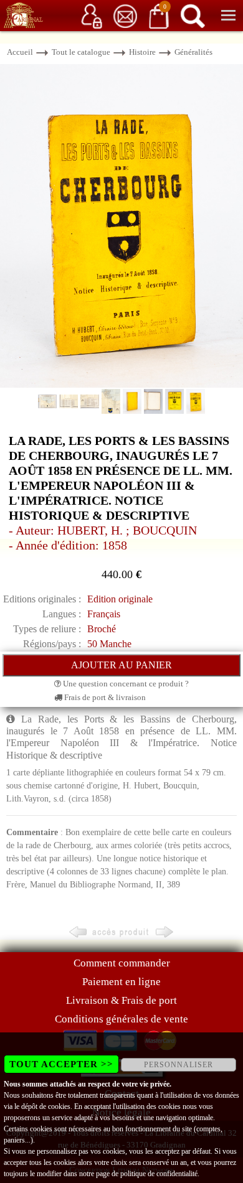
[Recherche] (192, 15)
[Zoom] (121, 225)
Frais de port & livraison (104, 697)
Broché (101, 629)
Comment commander (122, 963)
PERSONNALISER (178, 1064)
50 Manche (109, 643)
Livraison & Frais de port (121, 1000)
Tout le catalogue (81, 52)
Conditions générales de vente (121, 1019)
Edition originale (120, 599)
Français (103, 614)
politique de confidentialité (159, 1173)
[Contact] (125, 15)
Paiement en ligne (121, 982)
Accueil (20, 52)
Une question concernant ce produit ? (125, 683)
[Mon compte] (91, 15)
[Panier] (158, 15)
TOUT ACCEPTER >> (61, 1064)
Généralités (193, 52)
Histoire (142, 52)
